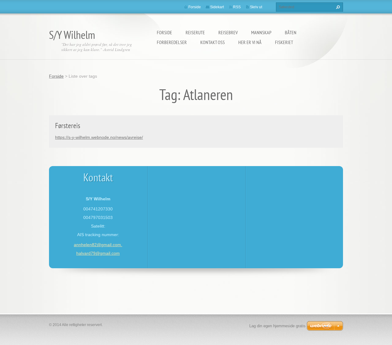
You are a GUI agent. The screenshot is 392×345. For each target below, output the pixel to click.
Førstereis (67, 125)
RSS (237, 7)
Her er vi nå (250, 42)
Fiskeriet (284, 42)
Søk (337, 7)
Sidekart (217, 7)
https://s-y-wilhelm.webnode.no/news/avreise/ (99, 137)
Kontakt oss (212, 42)
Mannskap (261, 32)
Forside (164, 32)
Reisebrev (228, 32)
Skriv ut (256, 7)
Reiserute (195, 32)
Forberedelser (172, 42)
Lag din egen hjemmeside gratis (277, 326)
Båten (290, 32)
